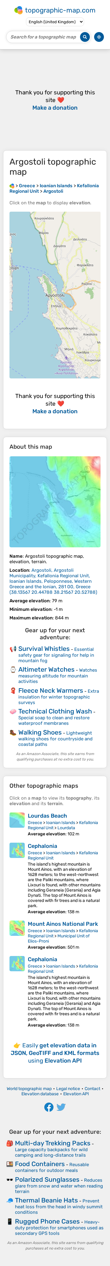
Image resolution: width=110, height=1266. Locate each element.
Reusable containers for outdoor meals (52, 1167)
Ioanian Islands (60, 822)
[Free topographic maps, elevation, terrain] (11, 185)
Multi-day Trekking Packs (52, 1143)
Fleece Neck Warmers (50, 690)
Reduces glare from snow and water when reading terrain (59, 1185)
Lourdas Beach (47, 815)
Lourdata (66, 827)
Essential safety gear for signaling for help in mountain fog (56, 655)
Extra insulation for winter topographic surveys (58, 696)
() (53, 581)
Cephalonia (42, 846)
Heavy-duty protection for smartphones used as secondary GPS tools (59, 1227)
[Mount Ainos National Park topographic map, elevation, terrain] (17, 935)
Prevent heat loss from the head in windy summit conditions (59, 1206)
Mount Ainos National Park (63, 924)
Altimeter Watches (46, 669)
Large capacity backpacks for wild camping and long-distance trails (51, 1152)
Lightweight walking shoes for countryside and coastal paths (55, 738)
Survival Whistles (44, 648)
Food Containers (40, 1164)
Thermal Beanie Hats (46, 1200)
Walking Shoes (40, 732)
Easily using (55, 1053)
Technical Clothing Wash (55, 711)
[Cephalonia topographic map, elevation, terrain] (17, 878)
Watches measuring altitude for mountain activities (57, 675)
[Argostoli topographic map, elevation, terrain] (55, 501)
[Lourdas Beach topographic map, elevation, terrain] (17, 824)
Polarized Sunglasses (47, 1179)
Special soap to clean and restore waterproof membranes (54, 720)
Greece (35, 822)
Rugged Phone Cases (47, 1221)
